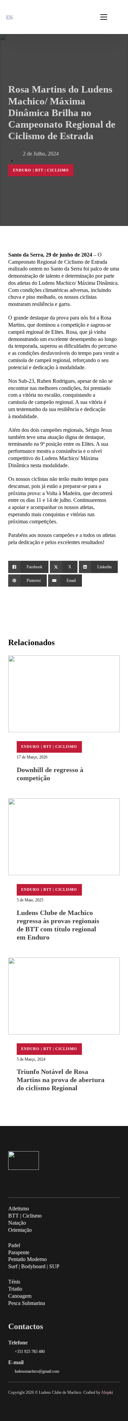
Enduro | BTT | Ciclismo (41, 170)
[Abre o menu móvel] (103, 17)
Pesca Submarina (26, 1303)
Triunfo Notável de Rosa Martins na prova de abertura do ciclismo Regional (60, 1080)
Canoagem (19, 1296)
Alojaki (107, 1392)
